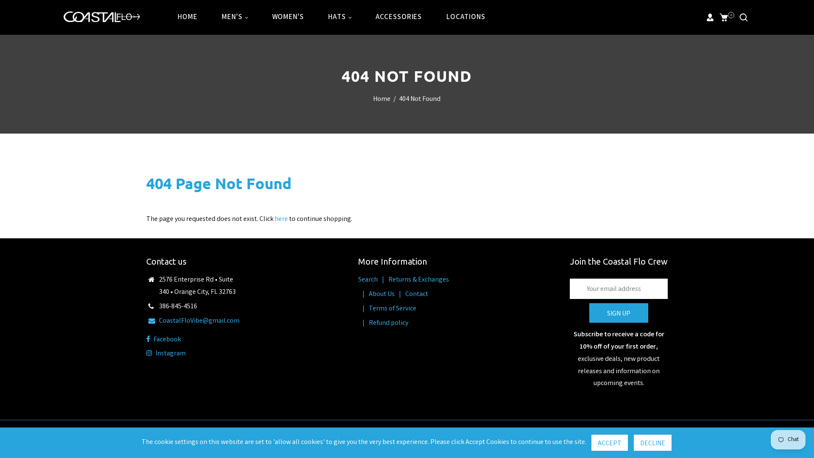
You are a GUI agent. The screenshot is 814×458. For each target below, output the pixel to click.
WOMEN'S (288, 17)
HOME (187, 17)
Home (381, 99)
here (281, 219)
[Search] (743, 17)
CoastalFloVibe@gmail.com (199, 321)
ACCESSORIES (399, 17)
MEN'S (233, 17)
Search (368, 280)
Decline (652, 444)
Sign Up (618, 314)
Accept (610, 444)
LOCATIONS (465, 17)
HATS (337, 17)
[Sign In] (710, 17)
